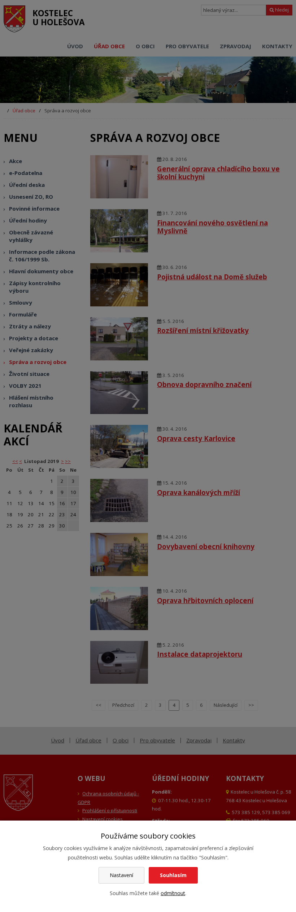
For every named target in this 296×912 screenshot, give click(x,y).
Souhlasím (173, 875)
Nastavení (121, 875)
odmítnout (173, 893)
